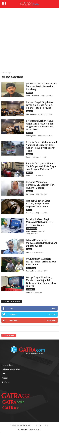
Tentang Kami (7, 365)
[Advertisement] (29, 38)
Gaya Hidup (31, 268)
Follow (52, 314)
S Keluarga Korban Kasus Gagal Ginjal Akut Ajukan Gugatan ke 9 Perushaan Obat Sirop (40, 125)
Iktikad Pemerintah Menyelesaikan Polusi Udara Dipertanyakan (41, 242)
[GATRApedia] (14, 402)
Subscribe (51, 320)
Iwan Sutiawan (32, 95)
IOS (46, 425)
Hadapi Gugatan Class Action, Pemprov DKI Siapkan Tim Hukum (38, 203)
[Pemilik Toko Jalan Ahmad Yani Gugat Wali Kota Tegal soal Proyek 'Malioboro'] (12, 169)
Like (54, 308)
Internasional (32, 228)
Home (3, 73)
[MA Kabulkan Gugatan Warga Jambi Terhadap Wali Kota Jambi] (12, 264)
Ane (27, 252)
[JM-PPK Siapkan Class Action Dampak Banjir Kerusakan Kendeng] (12, 89)
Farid (28, 157)
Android (39, 425)
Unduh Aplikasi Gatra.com (21, 425)
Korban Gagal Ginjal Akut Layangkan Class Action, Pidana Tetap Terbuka (40, 104)
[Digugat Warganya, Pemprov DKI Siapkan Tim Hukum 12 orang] (12, 188)
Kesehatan (31, 289)
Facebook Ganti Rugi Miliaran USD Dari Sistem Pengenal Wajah (39, 222)
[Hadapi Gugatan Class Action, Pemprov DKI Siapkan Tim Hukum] (12, 206)
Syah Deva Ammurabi (35, 231)
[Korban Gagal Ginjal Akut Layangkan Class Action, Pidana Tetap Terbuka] (12, 108)
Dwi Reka (30, 194)
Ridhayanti (31, 114)
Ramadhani (31, 271)
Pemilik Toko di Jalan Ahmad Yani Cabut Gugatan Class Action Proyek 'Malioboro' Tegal (41, 146)
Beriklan (4, 378)
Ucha (28, 292)
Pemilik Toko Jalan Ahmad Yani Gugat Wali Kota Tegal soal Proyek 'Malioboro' (41, 166)
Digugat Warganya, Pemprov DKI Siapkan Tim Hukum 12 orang (40, 184)
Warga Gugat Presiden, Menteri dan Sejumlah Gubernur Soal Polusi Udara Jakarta (41, 281)
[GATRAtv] (14, 407)
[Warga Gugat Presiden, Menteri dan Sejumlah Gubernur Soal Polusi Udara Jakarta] (12, 283)
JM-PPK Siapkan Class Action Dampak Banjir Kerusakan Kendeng (41, 86)
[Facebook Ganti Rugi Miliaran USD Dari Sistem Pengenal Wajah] (12, 225)
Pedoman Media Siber (10, 369)
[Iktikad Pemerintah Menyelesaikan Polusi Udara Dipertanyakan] (12, 246)
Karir (3, 374)
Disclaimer (5, 382)
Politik (29, 210)
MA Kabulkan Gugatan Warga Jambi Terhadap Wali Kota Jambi (41, 261)
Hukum (29, 93)
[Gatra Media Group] (15, 395)
